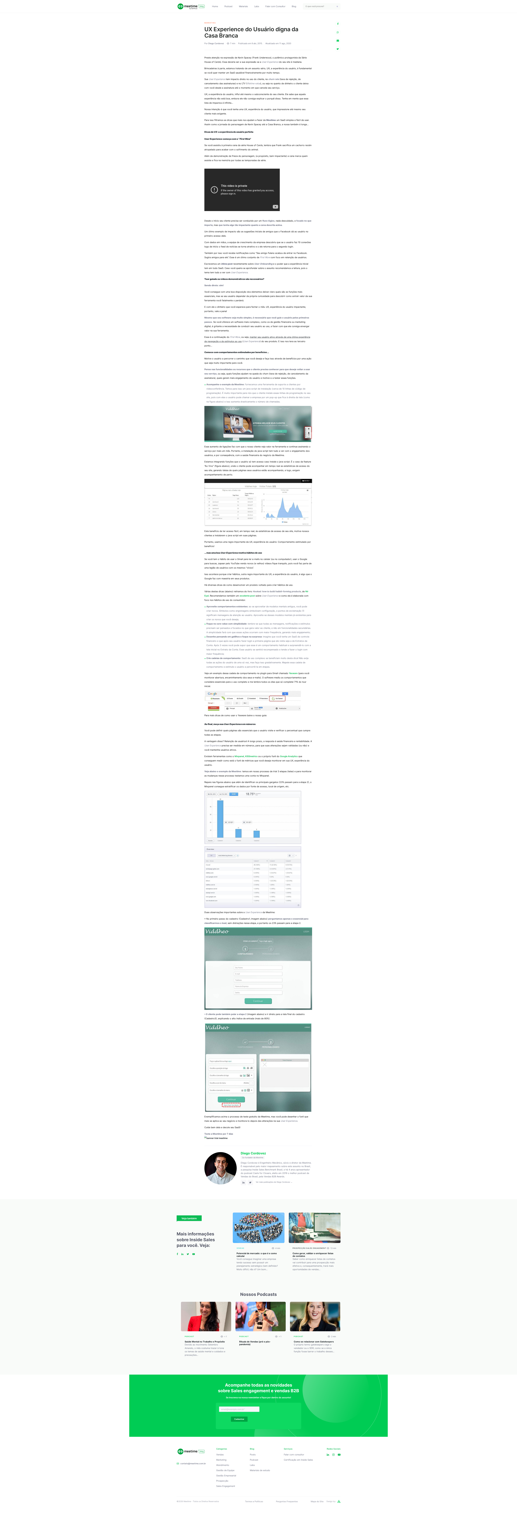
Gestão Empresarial (226, 1475)
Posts (253, 1454)
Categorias (221, 1449)
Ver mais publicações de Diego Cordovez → (274, 1182)
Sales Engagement (225, 1486)
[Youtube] (339, 1454)
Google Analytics (289, 756)
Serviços (288, 1449)
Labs (256, 6)
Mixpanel (239, 756)
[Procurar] (337, 6)
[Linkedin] (328, 1454)
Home (215, 6)
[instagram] (333, 1454)
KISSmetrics (251, 756)
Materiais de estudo (260, 1470)
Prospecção (222, 1481)
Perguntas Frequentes (287, 1501)
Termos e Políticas (254, 1501)
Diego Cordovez (216, 43)
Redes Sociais (333, 1449)
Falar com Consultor (275, 6)
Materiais (243, 6)
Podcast (228, 6)
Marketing (221, 1460)
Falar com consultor (294, 1454)
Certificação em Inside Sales (298, 1460)
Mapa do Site (317, 1501)
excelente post (247, 595)
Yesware (293, 673)
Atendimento (222, 1465)
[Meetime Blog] (191, 6)
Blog (294, 6)
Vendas (220, 1454)
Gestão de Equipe (225, 1470)
